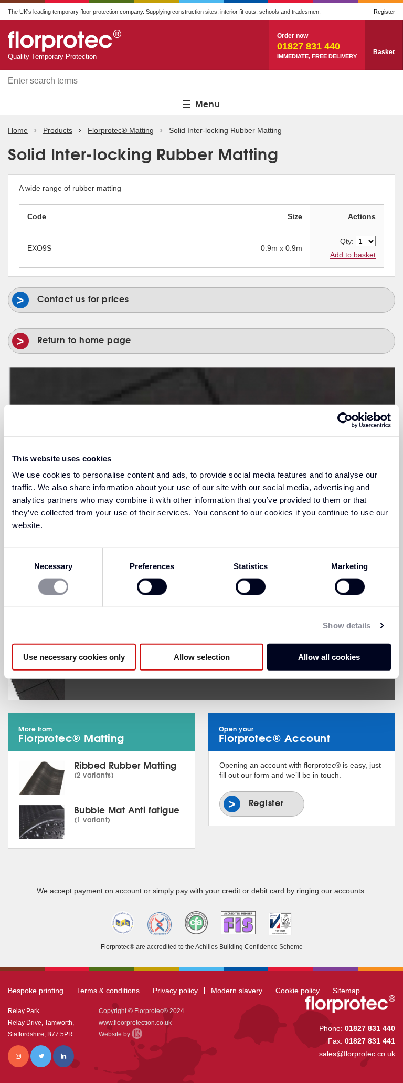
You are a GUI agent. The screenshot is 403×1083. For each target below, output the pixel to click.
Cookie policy (297, 990)
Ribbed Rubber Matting (125, 769)
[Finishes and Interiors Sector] (238, 922)
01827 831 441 (370, 1041)
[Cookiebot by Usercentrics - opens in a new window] (345, 420)
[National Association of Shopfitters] (122, 922)
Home (18, 130)
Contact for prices (120, 296)
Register (384, 11)
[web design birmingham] (137, 1033)
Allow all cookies (329, 657)
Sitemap (346, 990)
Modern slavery (236, 990)
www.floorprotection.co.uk (135, 1022)
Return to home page (84, 339)
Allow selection (202, 657)
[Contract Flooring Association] (196, 922)
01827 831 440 (370, 1028)
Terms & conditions (108, 990)
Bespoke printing (35, 990)
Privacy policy (175, 990)
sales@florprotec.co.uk (357, 1053)
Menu (207, 103)
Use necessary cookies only (74, 657)
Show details (346, 625)
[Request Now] (384, 45)
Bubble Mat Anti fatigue (127, 813)
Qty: (347, 241)
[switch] (152, 586)
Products (57, 130)
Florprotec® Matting (121, 130)
